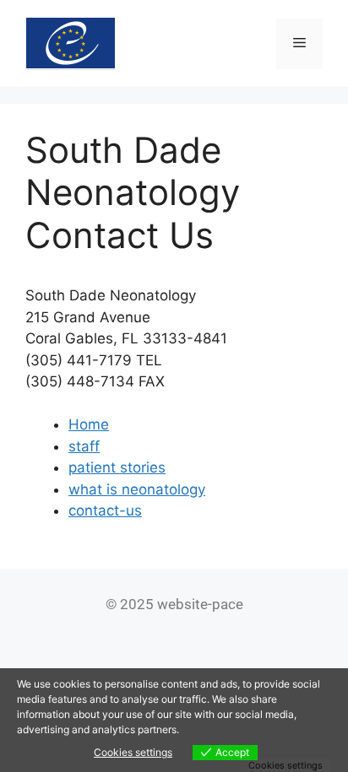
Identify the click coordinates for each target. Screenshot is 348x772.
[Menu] (299, 44)
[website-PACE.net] (70, 42)
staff (84, 446)
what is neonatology (136, 489)
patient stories (117, 467)
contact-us (105, 510)
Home (88, 424)
